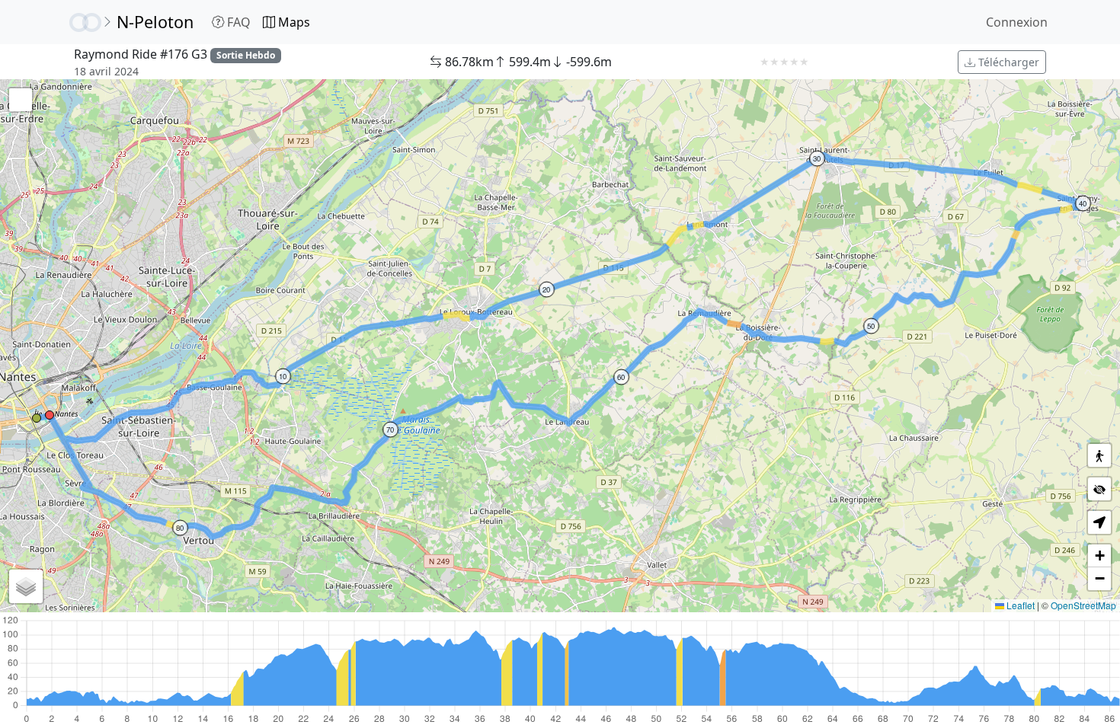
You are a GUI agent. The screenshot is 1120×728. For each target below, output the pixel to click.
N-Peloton (155, 22)
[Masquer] (1099, 488)
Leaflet (1019, 605)
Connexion (1017, 22)
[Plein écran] (20, 99)
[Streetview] (1099, 455)
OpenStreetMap (1083, 605)
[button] (36, 418)
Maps (292, 22)
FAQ (237, 22)
